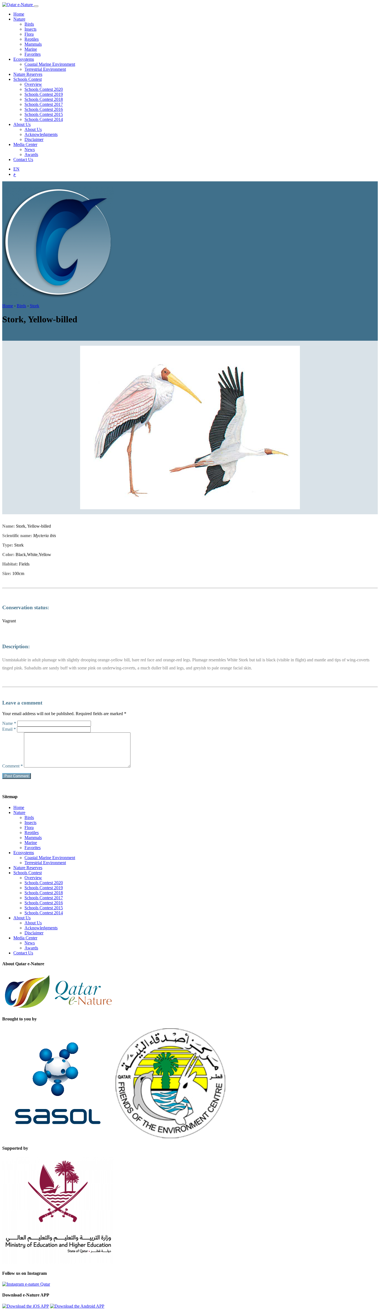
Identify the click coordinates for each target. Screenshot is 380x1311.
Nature (19, 19)
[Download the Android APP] (77, 1306)
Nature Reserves (27, 74)
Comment (12, 766)
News (29, 149)
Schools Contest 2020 (43, 89)
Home (18, 14)
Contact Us (23, 159)
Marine (30, 49)
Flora (29, 34)
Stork (34, 305)
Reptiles (31, 39)
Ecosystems (23, 59)
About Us (22, 124)
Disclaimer (33, 139)
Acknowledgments (41, 134)
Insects (30, 29)
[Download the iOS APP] (25, 1306)
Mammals (33, 44)
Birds (29, 24)
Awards (31, 154)
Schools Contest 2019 (43, 94)
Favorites (32, 54)
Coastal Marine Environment (49, 64)
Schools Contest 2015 (43, 114)
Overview (33, 84)
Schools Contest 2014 (43, 119)
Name (9, 723)
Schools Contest (27, 79)
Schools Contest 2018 (43, 99)
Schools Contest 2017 (43, 104)
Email (9, 729)
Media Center (25, 144)
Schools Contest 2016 (43, 109)
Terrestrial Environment (45, 69)
